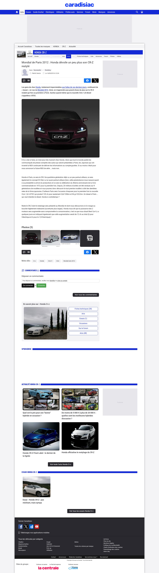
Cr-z (34, 261)
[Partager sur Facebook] (88, 80)
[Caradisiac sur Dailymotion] (31, 526)
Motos (76, 542)
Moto (94, 12)
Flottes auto (70, 12)
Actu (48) (83, 333)
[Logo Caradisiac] (79, 9)
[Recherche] (137, 12)
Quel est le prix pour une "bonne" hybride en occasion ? (37, 414)
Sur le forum (83, 328)
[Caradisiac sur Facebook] (20, 526)
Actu (22, 12)
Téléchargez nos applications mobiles (35, 533)
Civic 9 (50, 261)
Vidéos (119, 56)
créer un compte (62, 280)
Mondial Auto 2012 (69, 261)
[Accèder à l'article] (41, 399)
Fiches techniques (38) (83, 309)
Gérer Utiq (107, 551)
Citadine (20, 542)
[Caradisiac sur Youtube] (37, 526)
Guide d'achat (38, 12)
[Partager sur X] (96, 80)
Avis (63, 56)
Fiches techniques (82, 56)
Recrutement (104, 557)
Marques (102, 12)
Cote (92, 56)
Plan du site (107, 541)
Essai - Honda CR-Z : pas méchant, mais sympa (33, 501)
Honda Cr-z (40, 52)
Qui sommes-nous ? (91, 557)
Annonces (111, 12)
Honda (38, 87)
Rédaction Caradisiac (75, 557)
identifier (52, 280)
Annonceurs (62, 557)
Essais (28, 12)
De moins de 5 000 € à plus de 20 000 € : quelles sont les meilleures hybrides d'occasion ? (79, 416)
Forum (87, 12)
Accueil (30, 56)
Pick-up (49, 548)
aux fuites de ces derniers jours (74, 87)
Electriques (50, 12)
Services (80, 12)
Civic (57, 261)
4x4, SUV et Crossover (53, 546)
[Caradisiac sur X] (26, 526)
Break (20, 548)
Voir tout (89, 240)
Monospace (22, 550)
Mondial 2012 (43, 90)
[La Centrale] (48, 570)
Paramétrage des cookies (111, 549)
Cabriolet (49, 544)
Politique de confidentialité (112, 545)
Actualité (72, 46)
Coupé (48, 542)
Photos (112, 56)
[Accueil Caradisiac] (17, 12)
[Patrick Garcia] (25, 75)
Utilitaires (59, 12)
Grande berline (22, 546)
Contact (53, 557)
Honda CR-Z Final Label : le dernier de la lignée (39, 454)
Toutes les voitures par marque (84, 546)
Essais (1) (83, 319)
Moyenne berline (23, 544)
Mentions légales (109, 543)
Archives (106, 539)
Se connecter (28, 285)
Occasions (83, 323)
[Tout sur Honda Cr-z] (21, 57)
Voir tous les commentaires (86, 295)
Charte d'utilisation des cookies (113, 547)
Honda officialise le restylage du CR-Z (78, 452)
